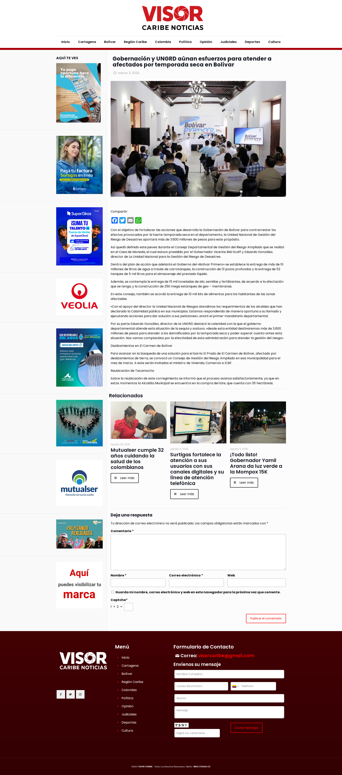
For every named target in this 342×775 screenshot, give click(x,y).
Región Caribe (132, 682)
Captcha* (119, 600)
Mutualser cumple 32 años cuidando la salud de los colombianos (137, 459)
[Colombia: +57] (235, 686)
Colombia (129, 690)
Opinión (127, 706)
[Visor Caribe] (171, 18)
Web (231, 575)
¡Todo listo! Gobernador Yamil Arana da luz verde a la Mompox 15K (256, 463)
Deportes (129, 722)
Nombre (118, 575)
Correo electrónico (186, 575)
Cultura (127, 730)
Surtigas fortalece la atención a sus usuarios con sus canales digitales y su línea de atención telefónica (197, 469)
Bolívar (127, 673)
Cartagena (130, 665)
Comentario (122, 531)
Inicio (125, 657)
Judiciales (129, 714)
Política (127, 698)
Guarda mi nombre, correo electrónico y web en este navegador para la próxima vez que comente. (197, 592)
